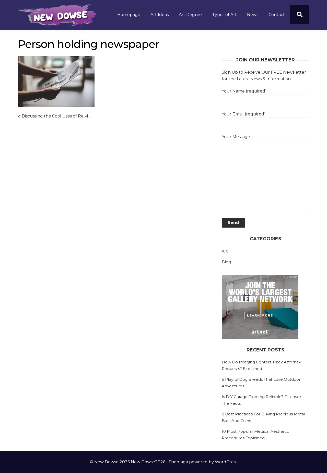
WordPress (226, 461)
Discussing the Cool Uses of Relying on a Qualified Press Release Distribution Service (56, 116)
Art (225, 251)
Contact (276, 14)
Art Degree (190, 14)
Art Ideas (159, 14)
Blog (226, 261)
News (252, 14)
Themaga (178, 461)
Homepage (128, 14)
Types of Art (224, 14)
